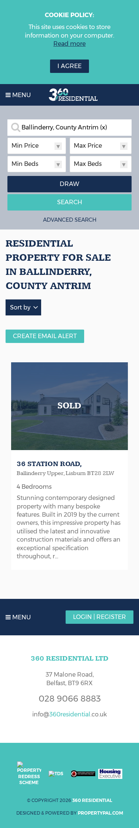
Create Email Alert (45, 336)
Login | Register (99, 616)
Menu (21, 95)
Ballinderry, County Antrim (64, 128)
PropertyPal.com (100, 813)
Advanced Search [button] (69, 219)
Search (69, 202)
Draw (69, 183)
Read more (69, 43)
